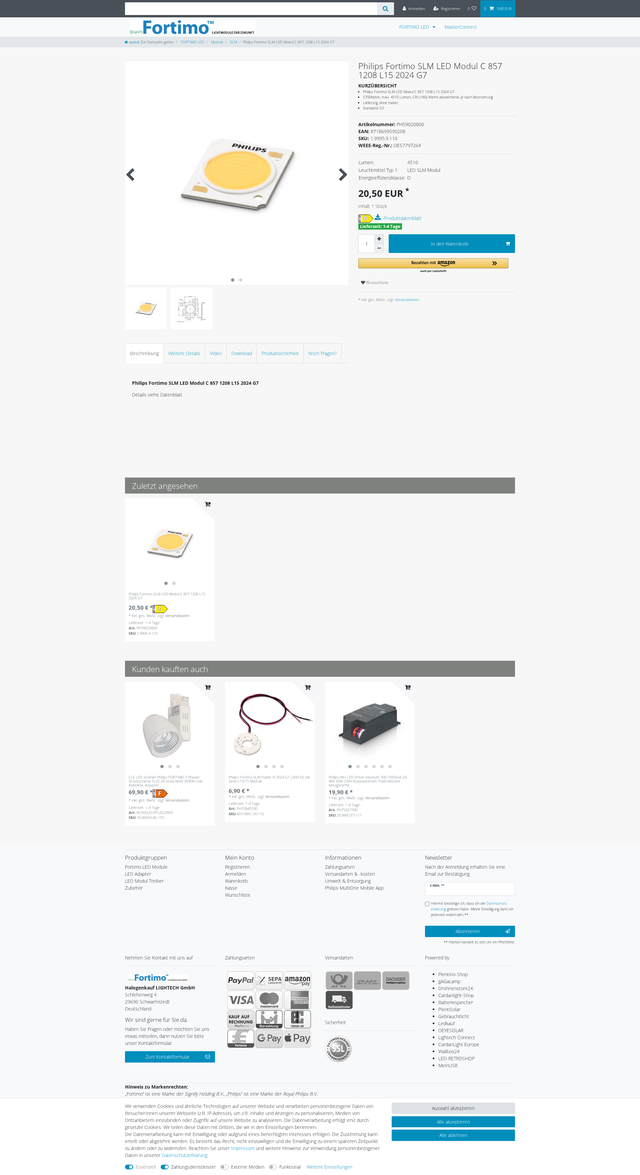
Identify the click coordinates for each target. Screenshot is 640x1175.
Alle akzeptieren (453, 1122)
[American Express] (297, 999)
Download (241, 353)
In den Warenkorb (449, 244)
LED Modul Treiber (144, 881)
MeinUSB (448, 1065)
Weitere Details (184, 353)
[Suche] (385, 8)
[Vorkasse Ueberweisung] (241, 1038)
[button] (433, 265)
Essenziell (146, 1167)
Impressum (243, 1148)
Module (216, 41)
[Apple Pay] (297, 1038)
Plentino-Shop (453, 974)
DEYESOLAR (450, 1030)
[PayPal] (241, 980)
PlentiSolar (449, 1009)
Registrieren (237, 867)
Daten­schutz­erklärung (184, 1155)
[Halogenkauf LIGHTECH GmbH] (158, 977)
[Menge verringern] (379, 248)
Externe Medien (247, 1167)
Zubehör (134, 888)
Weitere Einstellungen (329, 1167)
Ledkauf (446, 1023)
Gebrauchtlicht (453, 1016)
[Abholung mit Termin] (339, 999)
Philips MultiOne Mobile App (354, 888)
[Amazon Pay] (297, 980)
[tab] (144, 353)
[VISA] (241, 999)
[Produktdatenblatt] (379, 217)
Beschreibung (144, 353)
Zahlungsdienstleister (193, 1167)
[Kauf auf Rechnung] (241, 1019)
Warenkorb (236, 881)
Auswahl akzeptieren (453, 1108)
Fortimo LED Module (146, 867)
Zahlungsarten (340, 867)
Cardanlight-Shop (456, 995)
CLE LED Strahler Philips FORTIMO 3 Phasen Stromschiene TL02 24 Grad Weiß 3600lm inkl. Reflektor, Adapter (166, 781)
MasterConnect (461, 27)
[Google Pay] (269, 1038)
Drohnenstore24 (455, 988)
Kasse (231, 888)
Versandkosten (406, 299)
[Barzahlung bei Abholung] (269, 1019)
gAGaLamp (449, 981)
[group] (170, 543)
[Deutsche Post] (339, 980)
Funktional (290, 1167)
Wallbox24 (449, 1051)
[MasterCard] (269, 999)
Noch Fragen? (322, 353)
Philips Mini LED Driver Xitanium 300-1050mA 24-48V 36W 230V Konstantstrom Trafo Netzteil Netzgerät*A (368, 781)
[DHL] (367, 980)
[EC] (297, 1019)
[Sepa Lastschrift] (269, 980)
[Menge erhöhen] (379, 239)
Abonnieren (468, 931)
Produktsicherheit (280, 353)
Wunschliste (376, 282)
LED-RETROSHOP (456, 1058)
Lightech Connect (456, 1037)
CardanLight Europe (458, 1044)
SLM (233, 41)
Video (216, 353)
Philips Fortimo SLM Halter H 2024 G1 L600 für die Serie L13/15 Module (269, 779)
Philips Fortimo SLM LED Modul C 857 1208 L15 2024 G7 (167, 596)
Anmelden (235, 874)
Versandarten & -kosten (350, 874)
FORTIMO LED (414, 27)
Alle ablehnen (453, 1135)
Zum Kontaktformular (168, 1057)
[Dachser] (396, 980)
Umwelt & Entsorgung (348, 881)
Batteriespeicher (455, 1002)
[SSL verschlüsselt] (338, 1049)
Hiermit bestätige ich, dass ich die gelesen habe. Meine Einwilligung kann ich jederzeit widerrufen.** (472, 909)
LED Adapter (138, 874)
